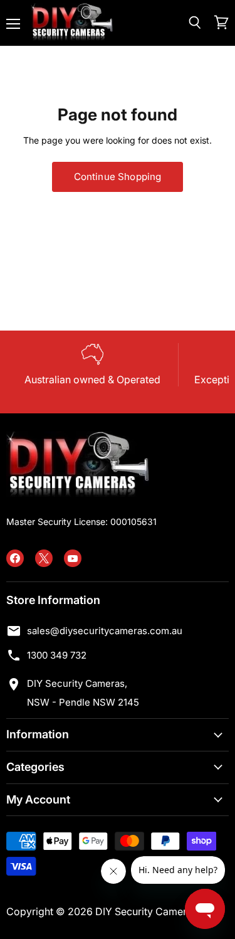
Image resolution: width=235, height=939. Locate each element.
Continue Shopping (118, 177)
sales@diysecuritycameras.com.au (104, 630)
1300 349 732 (56, 655)
